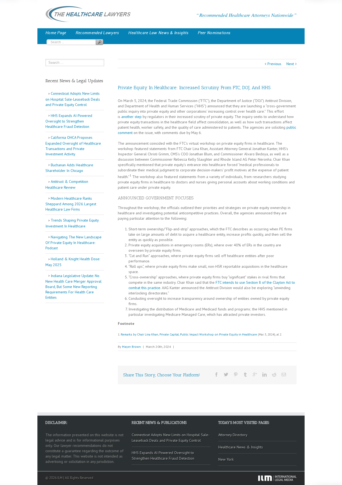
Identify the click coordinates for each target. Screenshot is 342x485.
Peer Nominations (214, 33)
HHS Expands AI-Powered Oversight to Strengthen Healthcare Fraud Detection (68, 121)
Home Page (55, 33)
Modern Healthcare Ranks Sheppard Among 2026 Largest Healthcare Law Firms (70, 204)
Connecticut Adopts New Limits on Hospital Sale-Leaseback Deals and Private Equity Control (72, 99)
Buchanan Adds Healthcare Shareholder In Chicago (69, 168)
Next (290, 63)
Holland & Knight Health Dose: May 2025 (72, 262)
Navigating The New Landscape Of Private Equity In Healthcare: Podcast (73, 243)
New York (226, 459)
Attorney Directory (232, 434)
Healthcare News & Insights (240, 447)
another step (131, 116)
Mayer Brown (131, 347)
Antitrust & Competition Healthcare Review (66, 184)
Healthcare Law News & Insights (158, 33)
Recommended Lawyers (97, 33)
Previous (274, 63)
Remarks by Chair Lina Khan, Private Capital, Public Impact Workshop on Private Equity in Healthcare (189, 334)
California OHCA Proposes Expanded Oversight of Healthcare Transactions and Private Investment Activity (73, 145)
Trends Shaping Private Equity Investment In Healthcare (72, 223)
